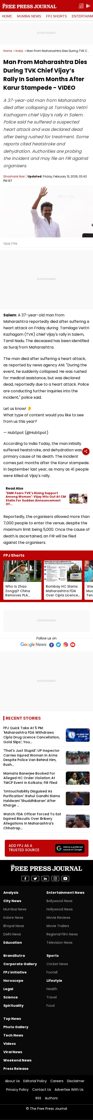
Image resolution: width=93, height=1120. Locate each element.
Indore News (13, 917)
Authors (51, 1098)
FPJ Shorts (56, 16)
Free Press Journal (29, 6)
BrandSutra (14, 955)
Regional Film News (62, 934)
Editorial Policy (35, 1081)
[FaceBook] (51, 644)
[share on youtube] (65, 878)
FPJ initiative (15, 972)
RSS (38, 1098)
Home (7, 16)
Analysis (10, 892)
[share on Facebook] (25, 878)
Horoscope (13, 980)
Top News (12, 1018)
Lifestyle (54, 980)
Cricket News (57, 964)
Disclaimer (75, 1081)
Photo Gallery (15, 1027)
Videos (9, 1043)
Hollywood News (59, 909)
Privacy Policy (17, 1089)
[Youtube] (72, 644)
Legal (8, 989)
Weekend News (17, 1060)
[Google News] (33, 644)
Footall (51, 972)
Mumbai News (29, 16)
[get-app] (88, 6)
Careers (56, 1081)
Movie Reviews (58, 917)
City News (12, 901)
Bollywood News (59, 901)
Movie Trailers (57, 926)
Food (50, 1005)
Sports (52, 955)
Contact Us (41, 1089)
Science (10, 997)
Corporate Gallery (20, 964)
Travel (51, 997)
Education (12, 942)
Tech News (13, 1035)
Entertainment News (65, 892)
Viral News (12, 1052)
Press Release (16, 1068)
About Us (12, 1081)
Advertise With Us (69, 1089)
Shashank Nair (14, 176)
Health (51, 989)
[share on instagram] (55, 878)
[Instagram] (65, 644)
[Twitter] (58, 644)
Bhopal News (13, 926)
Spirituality (13, 1005)
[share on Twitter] (35, 878)
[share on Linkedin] (45, 878)
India (19, 51)
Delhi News (12, 934)
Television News (59, 942)
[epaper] (81, 6)
